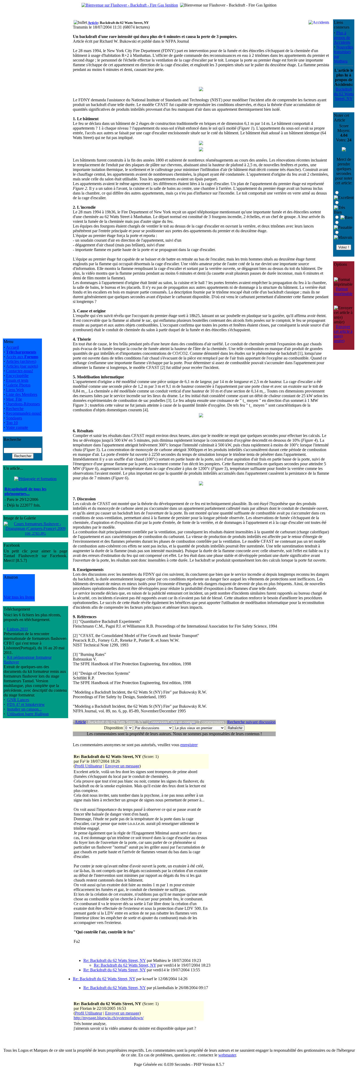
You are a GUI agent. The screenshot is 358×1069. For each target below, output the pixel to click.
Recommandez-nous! (23, 413)
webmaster (227, 1055)
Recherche (15, 408)
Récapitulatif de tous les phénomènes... (25, 491)
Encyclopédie (17, 375)
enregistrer (189, 745)
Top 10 (12, 422)
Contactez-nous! (19, 371)
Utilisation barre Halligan (28, 714)
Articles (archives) (21, 361)
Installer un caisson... (24, 709)
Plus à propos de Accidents (342, 38)
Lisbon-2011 (17, 629)
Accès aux (22, 357)
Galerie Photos (18, 385)
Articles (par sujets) (22, 366)
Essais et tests (17, 380)
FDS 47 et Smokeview (26, 704)
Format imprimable (343, 291)
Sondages (14, 418)
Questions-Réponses (23, 404)
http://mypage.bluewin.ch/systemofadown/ (109, 1018)
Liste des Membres (21, 394)
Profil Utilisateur (88, 766)
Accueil (12, 347)
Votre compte (17, 427)
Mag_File (14, 399)
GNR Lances (18, 699)
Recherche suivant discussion (251, 722)
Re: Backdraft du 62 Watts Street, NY (114, 960)
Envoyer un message (122, 766)
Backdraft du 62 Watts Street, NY (344, 94)
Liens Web (15, 389)
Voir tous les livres (19, 597)
